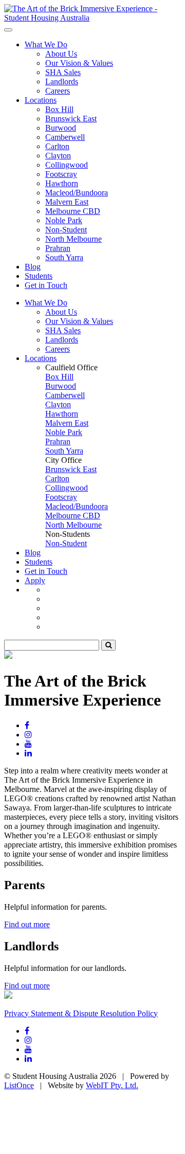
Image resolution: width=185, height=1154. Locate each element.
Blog (33, 266)
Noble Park (63, 220)
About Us (61, 53)
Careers (57, 90)
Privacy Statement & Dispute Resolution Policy (81, 1013)
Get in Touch (46, 285)
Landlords (61, 81)
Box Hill (59, 109)
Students (38, 276)
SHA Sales (63, 72)
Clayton (58, 155)
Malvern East (66, 201)
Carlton (57, 146)
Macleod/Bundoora (76, 192)
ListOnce (19, 1085)
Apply (35, 580)
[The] (92, 17)
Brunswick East (71, 118)
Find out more (27, 924)
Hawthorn (61, 183)
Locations (41, 100)
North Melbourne (73, 239)
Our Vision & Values (79, 63)
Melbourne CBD (72, 211)
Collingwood (66, 164)
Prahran (57, 248)
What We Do (46, 44)
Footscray (61, 174)
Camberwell (65, 137)
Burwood (60, 127)
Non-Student (66, 229)
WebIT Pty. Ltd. (112, 1085)
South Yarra (64, 257)
